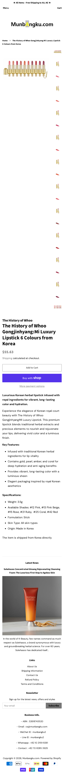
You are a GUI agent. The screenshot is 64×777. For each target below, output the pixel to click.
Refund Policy (32, 679)
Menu (6, 8)
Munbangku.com (31, 758)
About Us (32, 666)
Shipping (7, 358)
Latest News (32, 563)
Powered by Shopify (51, 758)
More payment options (32, 386)
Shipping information (32, 670)
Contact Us (32, 675)
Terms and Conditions (32, 684)
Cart (59, 8)
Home (5, 40)
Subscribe (53, 705)
